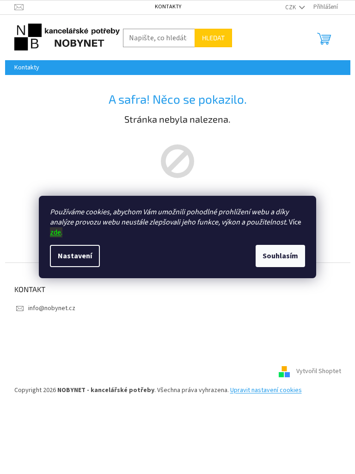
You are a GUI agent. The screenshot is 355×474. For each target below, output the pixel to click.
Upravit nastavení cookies (266, 390)
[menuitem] (27, 67)
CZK (291, 7)
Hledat (213, 38)
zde (55, 232)
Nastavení (75, 256)
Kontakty (168, 7)
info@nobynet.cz (51, 308)
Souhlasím (280, 256)
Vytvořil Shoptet (318, 371)
